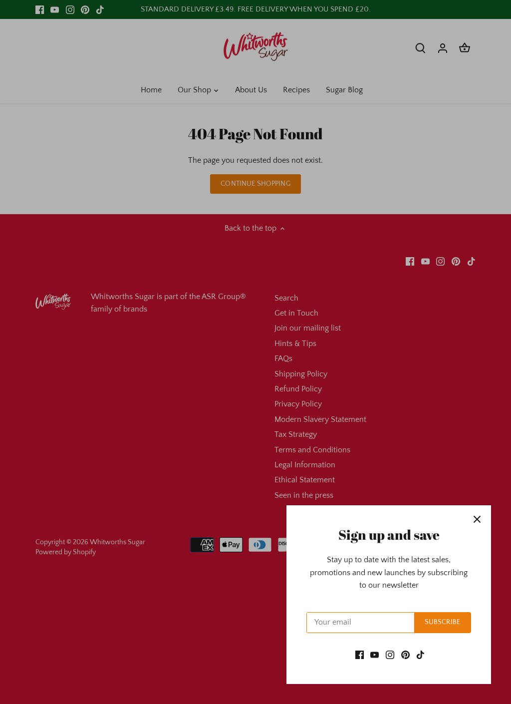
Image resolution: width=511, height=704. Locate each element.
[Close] (477, 519)
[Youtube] (374, 654)
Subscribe (442, 622)
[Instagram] (390, 654)
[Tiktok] (420, 654)
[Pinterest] (405, 654)
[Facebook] (359, 654)
